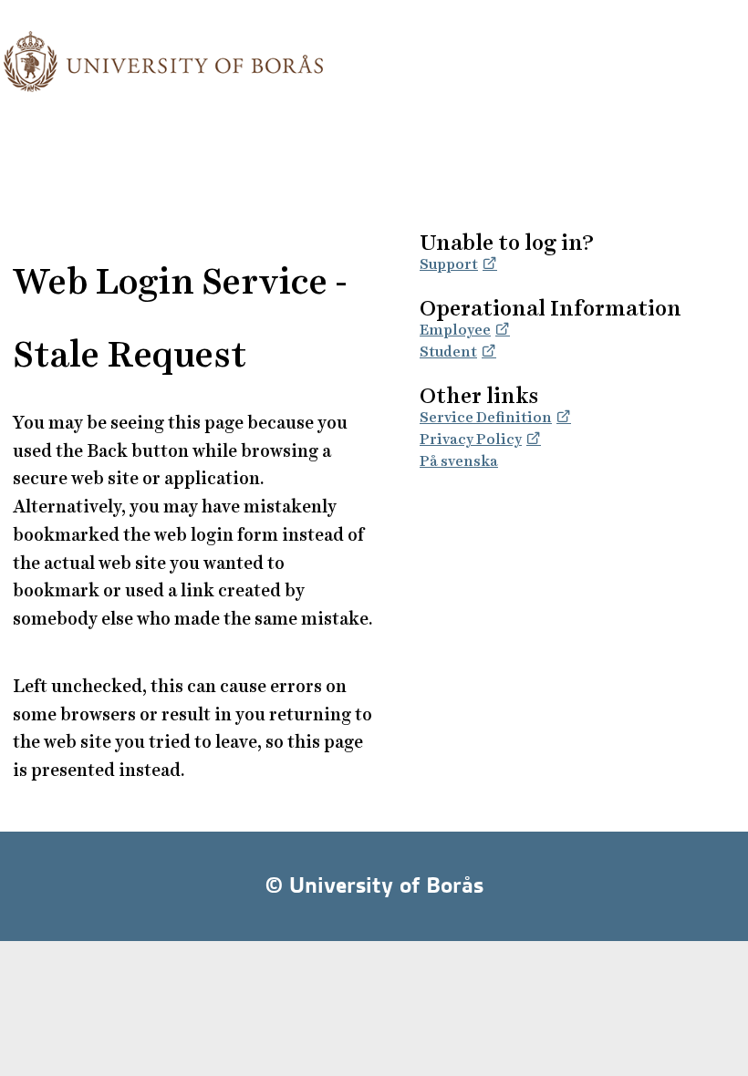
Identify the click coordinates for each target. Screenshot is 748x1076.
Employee (455, 329)
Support (449, 264)
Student (448, 351)
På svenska (459, 461)
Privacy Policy (471, 439)
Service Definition (486, 417)
